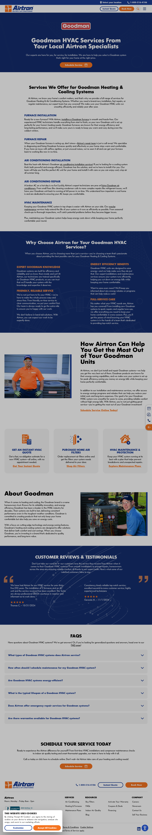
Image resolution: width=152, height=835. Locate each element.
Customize (18, 828)
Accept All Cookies (47, 828)
